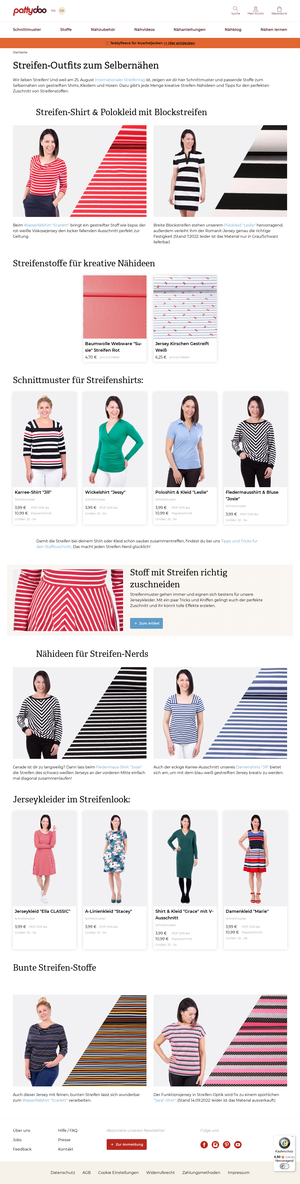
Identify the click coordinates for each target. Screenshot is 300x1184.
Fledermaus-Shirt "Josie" (119, 767)
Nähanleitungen (190, 29)
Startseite (20, 52)
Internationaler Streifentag (120, 80)
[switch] (284, 1166)
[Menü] (292, 1137)
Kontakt (65, 1149)
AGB (86, 1172)
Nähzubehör (103, 29)
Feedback (22, 1149)
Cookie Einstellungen (118, 1172)
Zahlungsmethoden (201, 1172)
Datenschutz (63, 1172)
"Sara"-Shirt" (165, 1100)
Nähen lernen (274, 29)
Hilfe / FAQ (67, 1130)
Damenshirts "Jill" (252, 767)
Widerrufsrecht (160, 1172)
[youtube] (238, 1144)
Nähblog (233, 29)
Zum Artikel (149, 623)
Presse (64, 1140)
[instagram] (215, 1144)
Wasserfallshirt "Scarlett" (46, 225)
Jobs (17, 1140)
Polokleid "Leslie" (240, 225)
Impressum (239, 1172)
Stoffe (66, 29)
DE (62, 10)
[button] (235, 10)
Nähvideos (144, 29)
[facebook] (204, 1144)
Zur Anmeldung (129, 1144)
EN (53, 10)
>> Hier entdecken (179, 43)
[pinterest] (226, 1144)
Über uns (21, 1130)
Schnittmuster (27, 29)
